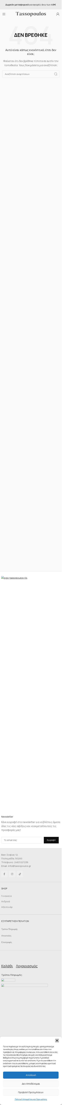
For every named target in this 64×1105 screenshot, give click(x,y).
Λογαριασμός (27, 966)
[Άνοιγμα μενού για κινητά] (4, 14)
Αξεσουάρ (7, 907)
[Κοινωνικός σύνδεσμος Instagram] (12, 874)
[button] (57, 1040)
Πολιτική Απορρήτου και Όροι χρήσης (31, 1099)
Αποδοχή (31, 1075)
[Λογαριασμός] (27, 958)
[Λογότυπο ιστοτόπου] (30, 13)
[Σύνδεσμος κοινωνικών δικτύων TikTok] (20, 874)
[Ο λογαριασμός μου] (58, 14)
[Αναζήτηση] (55, 74)
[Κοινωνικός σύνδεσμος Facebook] (4, 874)
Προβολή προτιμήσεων (30, 1092)
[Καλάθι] (7, 958)
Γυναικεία (6, 896)
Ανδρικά (5, 901)
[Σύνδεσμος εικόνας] (31, 693)
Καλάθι (7, 966)
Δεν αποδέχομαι (31, 1083)
